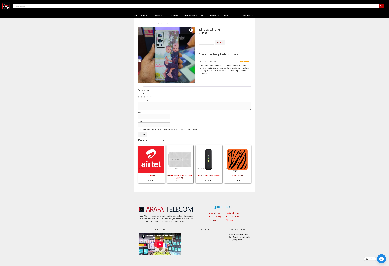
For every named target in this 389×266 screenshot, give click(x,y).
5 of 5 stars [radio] (151, 96)
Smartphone (145, 15)
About (226, 15)
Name (141, 113)
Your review (143, 101)
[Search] (381, 6)
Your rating (142, 94)
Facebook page (215, 216)
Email (140, 121)
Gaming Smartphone (190, 15)
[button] (191, 30)
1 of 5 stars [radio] (139, 96)
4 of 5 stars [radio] (148, 96)
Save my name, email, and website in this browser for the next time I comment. (170, 129)
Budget (202, 15)
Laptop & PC (214, 15)
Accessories (174, 15)
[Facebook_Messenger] (381, 258)
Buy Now (220, 42)
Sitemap (229, 220)
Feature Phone (159, 15)
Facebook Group (233, 216)
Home (136, 15)
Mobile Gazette (158, 24)
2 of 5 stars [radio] (142, 96)
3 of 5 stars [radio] (145, 96)
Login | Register (248, 15)
